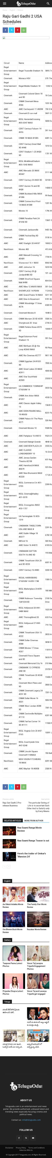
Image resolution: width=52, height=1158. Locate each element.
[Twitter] (11, 30)
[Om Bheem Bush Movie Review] (14, 919)
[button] (4, 3)
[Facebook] (5, 30)
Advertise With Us (26, 1150)
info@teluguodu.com (31, 1120)
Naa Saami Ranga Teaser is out (33, 840)
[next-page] (8, 866)
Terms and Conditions (36, 1148)
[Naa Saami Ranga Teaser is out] (9, 843)
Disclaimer (9, 1148)
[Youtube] (33, 1138)
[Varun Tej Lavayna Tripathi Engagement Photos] (38, 953)
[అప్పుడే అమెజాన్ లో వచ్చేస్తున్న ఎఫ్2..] (38, 1035)
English (12, 10)
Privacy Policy (21, 1148)
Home (5, 10)
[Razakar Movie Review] (38, 919)
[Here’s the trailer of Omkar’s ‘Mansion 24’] (9, 856)
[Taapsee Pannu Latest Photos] (14, 953)
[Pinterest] (17, 30)
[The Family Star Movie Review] (38, 894)
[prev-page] (4, 866)
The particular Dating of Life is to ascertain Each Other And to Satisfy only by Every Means (38, 807)
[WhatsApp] (23, 30)
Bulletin (20, 10)
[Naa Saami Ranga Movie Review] (9, 830)
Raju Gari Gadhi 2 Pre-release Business (12, 804)
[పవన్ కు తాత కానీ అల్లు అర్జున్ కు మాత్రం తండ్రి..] (38, 1013)
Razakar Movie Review (36, 929)
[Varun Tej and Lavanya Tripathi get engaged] (38, 981)
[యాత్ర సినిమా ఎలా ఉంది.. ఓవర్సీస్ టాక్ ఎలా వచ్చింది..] (14, 1035)
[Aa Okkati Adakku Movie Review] (14, 894)
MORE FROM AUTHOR (33, 821)
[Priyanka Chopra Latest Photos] (14, 981)
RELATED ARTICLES (12, 821)
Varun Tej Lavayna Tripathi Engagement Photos (36, 966)
